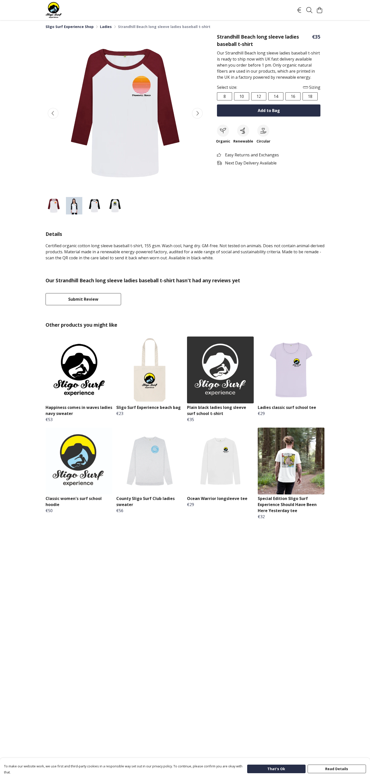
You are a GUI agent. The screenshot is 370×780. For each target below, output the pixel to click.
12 (258, 96)
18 (310, 96)
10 (241, 96)
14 (276, 96)
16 (293, 96)
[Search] (309, 10)
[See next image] (197, 113)
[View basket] (319, 10)
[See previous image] (53, 113)
